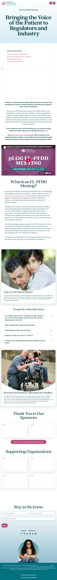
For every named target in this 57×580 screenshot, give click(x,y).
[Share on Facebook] (21, 534)
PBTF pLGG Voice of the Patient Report (17, 54)
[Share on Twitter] (30, 534)
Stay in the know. (28, 507)
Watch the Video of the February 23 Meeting (19, 56)
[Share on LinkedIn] (27, 534)
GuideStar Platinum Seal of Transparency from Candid (16, 566)
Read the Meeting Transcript (14, 59)
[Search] (50, 3)
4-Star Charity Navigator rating (43, 565)
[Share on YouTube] (36, 534)
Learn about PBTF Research (14, 61)
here (45, 131)
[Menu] (54, 3)
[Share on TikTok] (33, 534)
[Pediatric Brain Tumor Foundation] (8, 3)
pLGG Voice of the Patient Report (22, 135)
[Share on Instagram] (24, 534)
